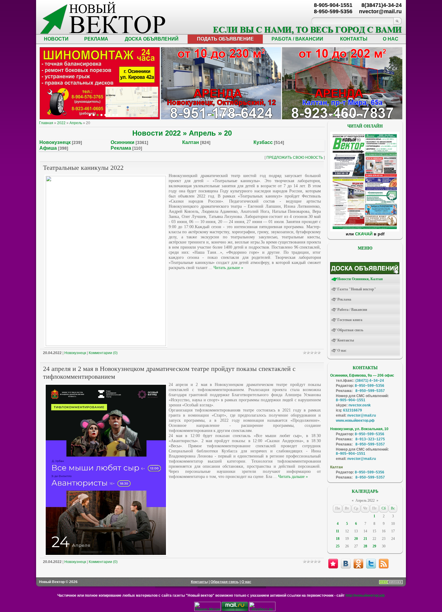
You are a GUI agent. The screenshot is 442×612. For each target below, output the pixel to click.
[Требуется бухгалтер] (334, 115)
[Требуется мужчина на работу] (342, 115)
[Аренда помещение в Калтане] (101, 115)
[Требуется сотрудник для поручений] (338, 115)
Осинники (122, 142)
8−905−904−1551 (350, 400)
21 (365, 539)
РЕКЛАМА (96, 38)
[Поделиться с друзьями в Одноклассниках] (358, 563)
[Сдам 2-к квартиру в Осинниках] (361, 115)
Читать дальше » (228, 267)
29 (374, 546)
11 (337, 531)
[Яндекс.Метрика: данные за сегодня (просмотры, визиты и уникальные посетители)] (207, 606)
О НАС (390, 38)
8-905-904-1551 (333, 5)
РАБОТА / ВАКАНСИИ (297, 38)
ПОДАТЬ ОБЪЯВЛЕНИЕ (225, 38)
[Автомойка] (89, 115)
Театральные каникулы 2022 (83, 167)
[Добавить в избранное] (333, 563)
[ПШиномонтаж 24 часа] (93, 115)
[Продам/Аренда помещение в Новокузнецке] (208, 115)
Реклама (121, 148)
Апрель (75, 123)
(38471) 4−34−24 (369, 380)
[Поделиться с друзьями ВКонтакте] (346, 563)
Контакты (199, 582)
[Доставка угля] (109, 115)
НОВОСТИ (56, 38)
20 (356, 539)
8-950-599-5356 (333, 11)
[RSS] (383, 563)
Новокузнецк (55, 142)
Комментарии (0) (103, 353)
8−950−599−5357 (370, 391)
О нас (246, 582)
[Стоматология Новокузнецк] (117, 115)
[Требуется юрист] (330, 115)
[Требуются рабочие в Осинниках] (357, 115)
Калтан (190, 142)
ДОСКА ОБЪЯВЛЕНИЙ (152, 38)
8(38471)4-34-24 (381, 5)
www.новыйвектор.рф (355, 420)
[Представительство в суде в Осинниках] (236, 115)
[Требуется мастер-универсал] (346, 115)
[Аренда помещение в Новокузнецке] (97, 115)
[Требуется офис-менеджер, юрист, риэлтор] (349, 115)
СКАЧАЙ (364, 233)
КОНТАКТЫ (353, 38)
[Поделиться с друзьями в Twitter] (371, 563)
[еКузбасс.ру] (262, 610)
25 (337, 546)
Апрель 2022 (365, 500)
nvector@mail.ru (361, 415)
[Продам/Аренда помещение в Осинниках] (224, 115)
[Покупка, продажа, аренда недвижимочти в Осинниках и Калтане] (353, 115)
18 (337, 539)
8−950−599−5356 (369, 386)
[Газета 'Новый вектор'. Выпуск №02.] (364, 230)
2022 (61, 123)
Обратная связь (224, 582)
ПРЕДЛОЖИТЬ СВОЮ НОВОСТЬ (294, 157)
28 (365, 546)
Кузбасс (263, 142)
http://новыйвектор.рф (365, 595)
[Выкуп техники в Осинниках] (240, 115)
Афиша (48, 148)
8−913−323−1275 (370, 439)
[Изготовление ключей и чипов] (113, 115)
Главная (46, 123)
